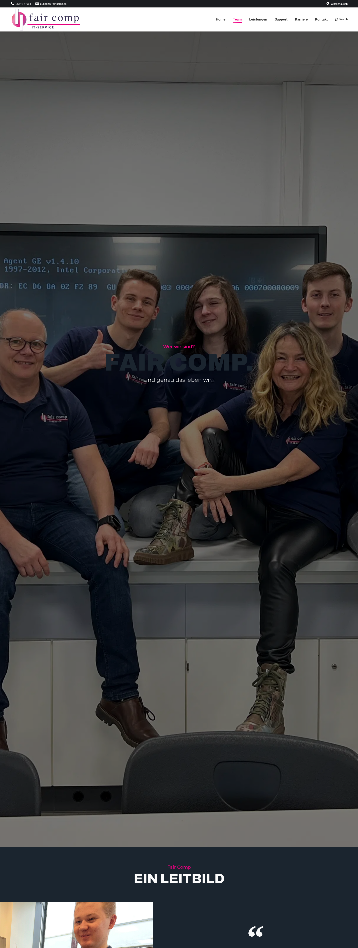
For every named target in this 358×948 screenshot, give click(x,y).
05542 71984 (23, 3)
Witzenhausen (339, 3)
